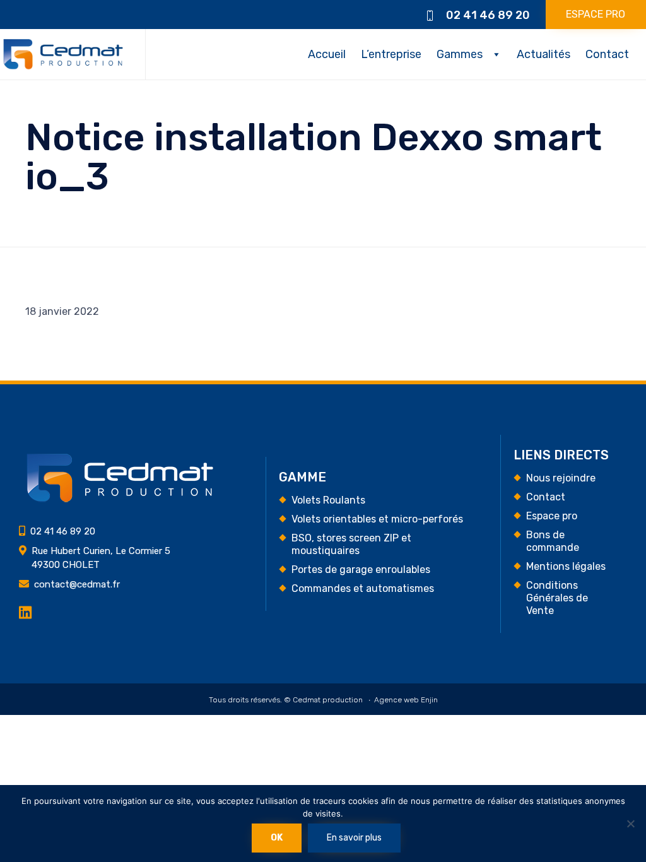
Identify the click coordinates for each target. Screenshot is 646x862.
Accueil (327, 54)
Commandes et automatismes (362, 588)
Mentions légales (566, 566)
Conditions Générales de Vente (557, 598)
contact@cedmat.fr (77, 584)
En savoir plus (354, 837)
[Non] (630, 823)
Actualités (543, 54)
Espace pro (551, 516)
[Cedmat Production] (63, 54)
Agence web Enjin (406, 699)
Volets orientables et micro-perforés (377, 519)
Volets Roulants (328, 500)
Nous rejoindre (561, 478)
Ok (277, 837)
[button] (596, 14)
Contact (607, 54)
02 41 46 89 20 (488, 15)
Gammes (460, 54)
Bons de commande (552, 541)
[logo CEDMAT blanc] (119, 499)
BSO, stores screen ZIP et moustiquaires (351, 544)
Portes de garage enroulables (360, 570)
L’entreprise (391, 54)
